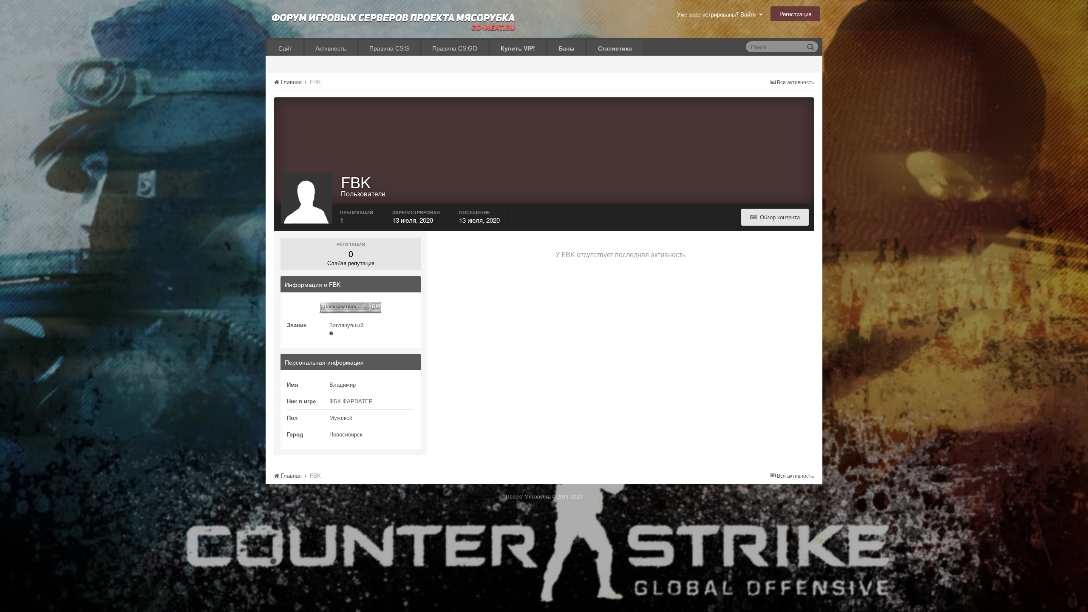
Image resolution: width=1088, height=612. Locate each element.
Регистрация (795, 14)
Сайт (285, 48)
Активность (330, 48)
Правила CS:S (389, 48)
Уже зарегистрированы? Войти (718, 14)
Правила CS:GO (454, 48)
